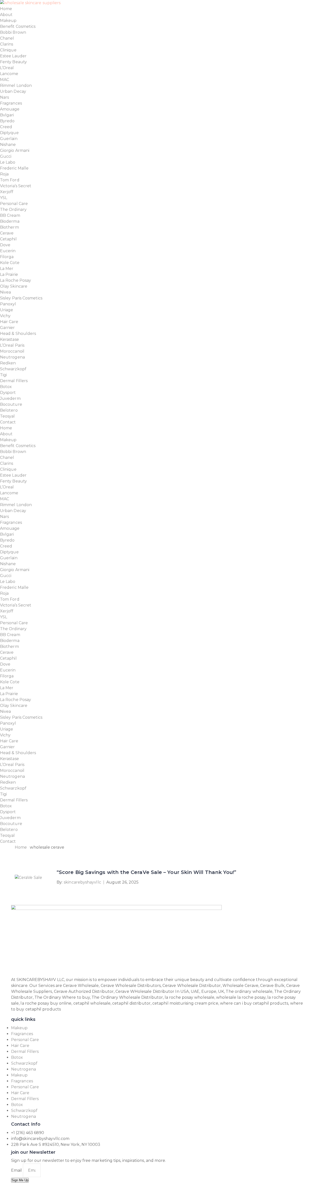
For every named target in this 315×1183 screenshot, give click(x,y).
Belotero (9, 410)
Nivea (5, 292)
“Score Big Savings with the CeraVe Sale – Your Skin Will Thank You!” (146, 872)
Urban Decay (13, 91)
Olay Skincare (13, 286)
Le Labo (8, 162)
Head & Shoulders (18, 333)
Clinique (8, 50)
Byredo (7, 121)
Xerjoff (7, 191)
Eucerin (8, 251)
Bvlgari (7, 115)
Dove (5, 245)
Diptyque (9, 132)
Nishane (8, 144)
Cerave (7, 233)
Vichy (5, 315)
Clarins (6, 44)
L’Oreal (7, 67)
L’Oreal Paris (12, 345)
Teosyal (7, 416)
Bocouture (11, 404)
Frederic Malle (14, 168)
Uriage (6, 310)
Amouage (10, 109)
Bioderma (9, 221)
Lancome (9, 73)
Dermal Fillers (14, 380)
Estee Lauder (13, 56)
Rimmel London (16, 85)
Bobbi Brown (13, 32)
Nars (4, 97)
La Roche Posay (15, 280)
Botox (6, 386)
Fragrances (11, 103)
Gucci (5, 156)
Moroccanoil (12, 351)
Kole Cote (9, 262)
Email (17, 1170)
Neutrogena (12, 357)
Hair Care (9, 321)
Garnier (7, 327)
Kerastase (9, 339)
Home (6, 8)
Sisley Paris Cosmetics (21, 298)
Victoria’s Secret (15, 186)
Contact (8, 422)
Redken (8, 363)
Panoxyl (8, 304)
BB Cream (10, 215)
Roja (4, 174)
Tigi (3, 375)
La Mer (6, 268)
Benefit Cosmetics (17, 26)
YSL (3, 197)
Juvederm (10, 398)
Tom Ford (9, 180)
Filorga (7, 256)
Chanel (7, 38)
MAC (4, 79)
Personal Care (14, 203)
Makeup (8, 20)
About (6, 14)
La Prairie (9, 274)
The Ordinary (13, 209)
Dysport (8, 392)
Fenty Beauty (13, 62)
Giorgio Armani (14, 150)
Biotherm (9, 227)
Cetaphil (8, 239)
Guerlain (8, 138)
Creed (6, 127)
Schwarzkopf (13, 369)
